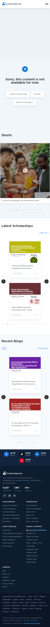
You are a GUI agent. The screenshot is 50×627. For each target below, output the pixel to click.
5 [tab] (23, 210)
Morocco (42, 602)
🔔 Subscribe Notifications (36, 530)
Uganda (33, 605)
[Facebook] (5, 496)
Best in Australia (32, 521)
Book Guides (31, 562)
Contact (6, 577)
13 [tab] (46, 324)
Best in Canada (32, 518)
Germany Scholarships (11, 518)
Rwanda (38, 608)
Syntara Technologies (32, 623)
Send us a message (24, 102)
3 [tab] (16, 210)
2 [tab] (13, 210)
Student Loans (32, 540)
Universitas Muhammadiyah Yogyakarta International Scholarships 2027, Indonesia (23, 268)
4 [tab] (20, 210)
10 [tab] (41, 210)
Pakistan (42, 596)
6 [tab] (27, 210)
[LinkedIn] (15, 496)
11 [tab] (39, 324)
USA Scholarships (9, 509)
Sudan (31, 608)
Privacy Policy (8, 583)
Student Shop (31, 559)
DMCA (5, 587)
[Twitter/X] (10, 496)
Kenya (21, 602)
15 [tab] (27, 327)
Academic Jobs (32, 549)
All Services (7, 530)
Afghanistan (15, 605)
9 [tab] (37, 210)
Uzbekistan (14, 611)
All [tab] (4, 348)
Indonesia (37, 599)
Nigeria (15, 599)
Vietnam (29, 599)
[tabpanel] (25, 280)
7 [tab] (30, 210)
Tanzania (25, 605)
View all (43, 233)
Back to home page (19, 94)
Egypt (27, 602)
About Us (6, 574)
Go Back (37, 94)
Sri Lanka (6, 605)
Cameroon (16, 608)
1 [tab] (9, 210)
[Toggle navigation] (45, 4)
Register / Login (9, 580)
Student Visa (31, 533)
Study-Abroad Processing (12, 533)
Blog (4, 571)
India (30, 596)
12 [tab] (42, 324)
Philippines (7, 602)
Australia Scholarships (11, 515)
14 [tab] (23, 327)
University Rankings (33, 509)
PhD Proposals (8, 543)
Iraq (45, 605)
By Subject (7, 521)
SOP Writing (7, 546)
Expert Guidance (9, 540)
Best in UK (30, 515)
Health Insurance (32, 536)
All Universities (31, 505)
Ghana (14, 602)
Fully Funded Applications (12, 536)
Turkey (40, 605)
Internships (30, 546)
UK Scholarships (9, 512)
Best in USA (30, 512)
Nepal (22, 599)
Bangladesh (7, 599)
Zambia (24, 608)
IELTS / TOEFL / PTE (34, 543)
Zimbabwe (6, 608)
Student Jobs (31, 552)
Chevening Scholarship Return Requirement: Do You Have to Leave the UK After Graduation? (25, 384)
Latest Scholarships (10, 505)
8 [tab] (34, 210)
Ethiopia (34, 602)
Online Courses (32, 556)
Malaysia (6, 611)
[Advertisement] (25, 34)
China (35, 596)
